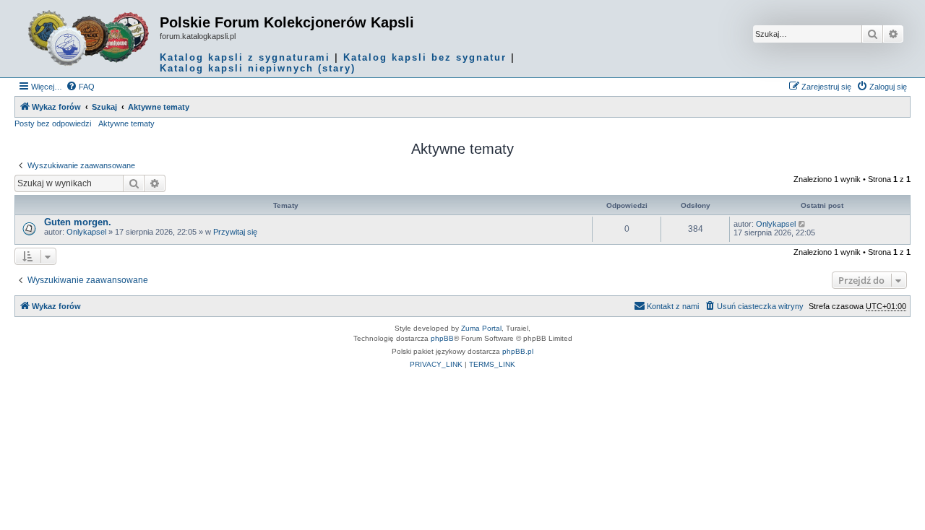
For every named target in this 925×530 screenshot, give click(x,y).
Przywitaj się (235, 231)
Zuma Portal (481, 328)
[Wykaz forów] (89, 38)
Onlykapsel (86, 231)
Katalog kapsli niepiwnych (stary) (258, 68)
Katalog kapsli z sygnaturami (245, 57)
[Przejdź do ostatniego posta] (802, 224)
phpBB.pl (517, 351)
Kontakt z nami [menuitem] (673, 306)
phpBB (442, 338)
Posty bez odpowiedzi (52, 123)
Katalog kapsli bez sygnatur (425, 57)
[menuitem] (80, 86)
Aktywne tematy (126, 123)
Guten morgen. (77, 222)
